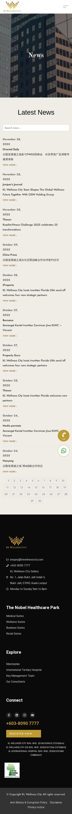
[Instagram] (24, 715)
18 (57, 487)
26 (51, 494)
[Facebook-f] (9, 715)
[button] (23, 733)
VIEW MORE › (10, 165)
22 (20, 494)
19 (64, 487)
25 (43, 494)
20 (6, 494)
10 (63, 481)
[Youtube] (32, 715)
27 (58, 494)
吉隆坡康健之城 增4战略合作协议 (23, 466)
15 (36, 487)
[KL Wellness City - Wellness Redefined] (12, 6)
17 (50, 487)
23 (28, 494)
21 (13, 494)
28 (65, 494)
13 (21, 487)
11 (7, 487)
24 (36, 494)
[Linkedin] (16, 715)
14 (28, 487)
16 (43, 487)
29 (32, 501)
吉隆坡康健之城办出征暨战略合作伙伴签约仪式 (31, 260)
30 (39, 501)
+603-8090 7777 (22, 723)
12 (14, 487)
